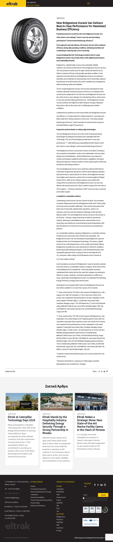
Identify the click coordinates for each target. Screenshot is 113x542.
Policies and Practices (38, 506)
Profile (33, 486)
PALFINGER (60, 492)
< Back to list (10, 371)
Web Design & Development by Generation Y (90, 538)
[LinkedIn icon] (101, 485)
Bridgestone (60, 517)
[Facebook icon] (95, 485)
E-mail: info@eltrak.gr (12, 498)
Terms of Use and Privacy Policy (41, 500)
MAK (58, 494)
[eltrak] (12, 3)
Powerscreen (61, 497)
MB (57, 506)
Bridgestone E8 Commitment (70, 269)
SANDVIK (59, 503)
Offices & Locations (11, 502)
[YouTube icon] (98, 485)
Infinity (58, 530)
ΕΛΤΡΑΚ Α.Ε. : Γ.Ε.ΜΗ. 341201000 (16, 507)
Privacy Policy (35, 503)
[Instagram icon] (104, 485)
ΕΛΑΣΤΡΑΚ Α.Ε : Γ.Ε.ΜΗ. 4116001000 (17, 511)
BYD (58, 508)
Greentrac (59, 528)
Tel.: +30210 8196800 (12, 489)
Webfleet (59, 522)
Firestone (59, 519)
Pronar (58, 500)
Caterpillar (60, 489)
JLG (57, 511)
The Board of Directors (38, 489)
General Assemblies (37, 497)
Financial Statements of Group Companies (41, 493)
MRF (57, 525)
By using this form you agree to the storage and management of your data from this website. (95, 500)
